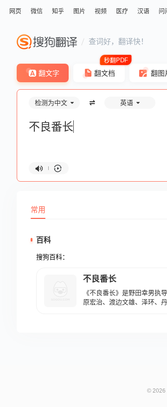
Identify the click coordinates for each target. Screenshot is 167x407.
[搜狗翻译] (47, 42)
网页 (15, 10)
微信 (37, 10)
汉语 (143, 10)
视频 (101, 10)
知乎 (58, 10)
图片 (79, 10)
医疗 (122, 10)
